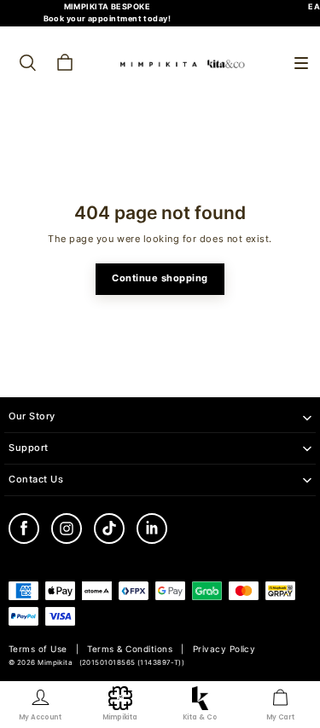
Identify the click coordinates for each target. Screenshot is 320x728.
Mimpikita (55, 663)
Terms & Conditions (129, 649)
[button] (301, 63)
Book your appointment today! (108, 18)
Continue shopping (160, 278)
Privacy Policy (224, 649)
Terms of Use (38, 649)
